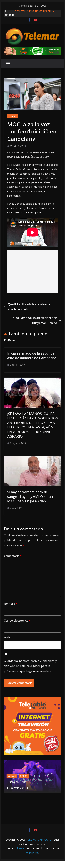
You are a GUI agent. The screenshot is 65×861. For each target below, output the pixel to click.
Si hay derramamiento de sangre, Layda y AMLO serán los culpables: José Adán (30, 496)
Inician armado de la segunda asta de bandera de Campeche (31, 355)
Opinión (24, 776)
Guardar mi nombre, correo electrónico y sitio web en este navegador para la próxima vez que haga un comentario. (30, 666)
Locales (12, 116)
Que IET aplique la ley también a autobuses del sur (29, 306)
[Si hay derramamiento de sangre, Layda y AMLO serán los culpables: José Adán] (32, 458)
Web (7, 637)
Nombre (10, 604)
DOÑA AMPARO (18, 782)
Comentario (13, 556)
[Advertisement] (32, 271)
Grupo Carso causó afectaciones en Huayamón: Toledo (33, 320)
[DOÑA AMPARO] (32, 762)
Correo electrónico (17, 620)
